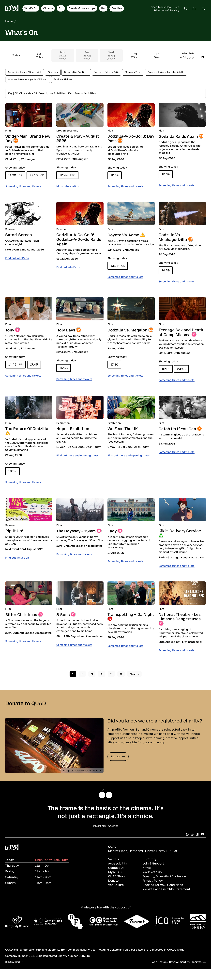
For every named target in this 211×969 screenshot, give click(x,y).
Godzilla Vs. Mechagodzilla (173, 237)
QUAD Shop (116, 876)
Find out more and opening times (77, 455)
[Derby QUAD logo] (11, 8)
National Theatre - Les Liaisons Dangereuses (180, 616)
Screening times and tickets (23, 186)
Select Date (187, 53)
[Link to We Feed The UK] (131, 407)
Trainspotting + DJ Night (130, 614)
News (146, 867)
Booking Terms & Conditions (162, 885)
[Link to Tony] (28, 308)
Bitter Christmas (21, 614)
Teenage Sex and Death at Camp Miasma (181, 332)
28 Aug (157, 55)
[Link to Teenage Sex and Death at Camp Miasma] (182, 308)
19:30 (12, 471)
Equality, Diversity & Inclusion (164, 876)
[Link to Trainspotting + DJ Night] (131, 593)
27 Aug (134, 55)
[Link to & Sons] (80, 593)
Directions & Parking (166, 10)
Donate (115, 756)
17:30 (114, 364)
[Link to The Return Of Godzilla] (28, 407)
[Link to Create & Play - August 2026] (80, 115)
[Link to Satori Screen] (28, 213)
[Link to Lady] (131, 509)
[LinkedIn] (197, 834)
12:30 (115, 175)
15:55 (64, 368)
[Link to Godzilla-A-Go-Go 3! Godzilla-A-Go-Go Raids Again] (80, 213)
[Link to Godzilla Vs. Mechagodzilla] (182, 213)
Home (9, 21)
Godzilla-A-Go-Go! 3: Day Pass (130, 138)
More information (67, 186)
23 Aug (39, 55)
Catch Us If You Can (177, 428)
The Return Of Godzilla (26, 428)
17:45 (34, 364)
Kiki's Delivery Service (180, 530)
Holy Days (65, 329)
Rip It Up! (14, 530)
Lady (112, 530)
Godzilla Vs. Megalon (127, 329)
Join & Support (153, 863)
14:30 (166, 270)
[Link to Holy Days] (80, 308)
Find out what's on (17, 258)
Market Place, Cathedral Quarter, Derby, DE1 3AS (143, 851)
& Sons (63, 614)
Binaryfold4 (198, 962)
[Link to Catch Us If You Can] (182, 407)
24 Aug (63, 55)
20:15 (37, 175)
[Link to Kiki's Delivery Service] (182, 509)
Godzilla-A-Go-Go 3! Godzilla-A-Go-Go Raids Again (78, 239)
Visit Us (113, 859)
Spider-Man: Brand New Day (27, 138)
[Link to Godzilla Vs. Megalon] (131, 308)
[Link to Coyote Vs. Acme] (131, 213)
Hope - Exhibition (72, 428)
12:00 (67, 175)
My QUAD (115, 872)
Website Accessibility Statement (166, 889)
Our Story (149, 859)
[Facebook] (187, 834)
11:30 (15, 175)
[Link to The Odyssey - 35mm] (80, 509)
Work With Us (152, 872)
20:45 (181, 369)
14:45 (15, 364)
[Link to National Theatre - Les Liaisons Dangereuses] (182, 593)
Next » (134, 674)
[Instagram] (192, 834)
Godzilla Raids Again (178, 136)
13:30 (118, 265)
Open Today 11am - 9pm (165, 6)
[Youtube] (202, 834)
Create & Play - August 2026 (77, 138)
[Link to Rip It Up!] (28, 509)
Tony (9, 329)
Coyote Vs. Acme (123, 234)
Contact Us (116, 867)
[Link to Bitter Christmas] (28, 593)
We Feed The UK (122, 428)
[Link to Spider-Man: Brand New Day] (28, 115)
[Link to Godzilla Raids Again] (182, 115)
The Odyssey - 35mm (76, 530)
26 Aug (111, 55)
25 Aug (87, 55)
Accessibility (117, 863)
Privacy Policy (152, 880)
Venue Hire (116, 885)
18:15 (165, 369)
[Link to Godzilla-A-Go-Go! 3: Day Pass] (131, 115)
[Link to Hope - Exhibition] (80, 407)
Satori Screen (18, 234)
